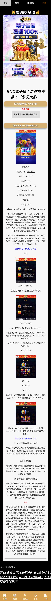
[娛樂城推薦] (25, 70)
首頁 (5, 3)
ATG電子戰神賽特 (31, 577)
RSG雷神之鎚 (42, 572)
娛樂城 (40, 537)
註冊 (44, 3)
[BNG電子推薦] (25, 38)
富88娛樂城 (8, 572)
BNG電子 (30, 3)
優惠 (17, 3)
